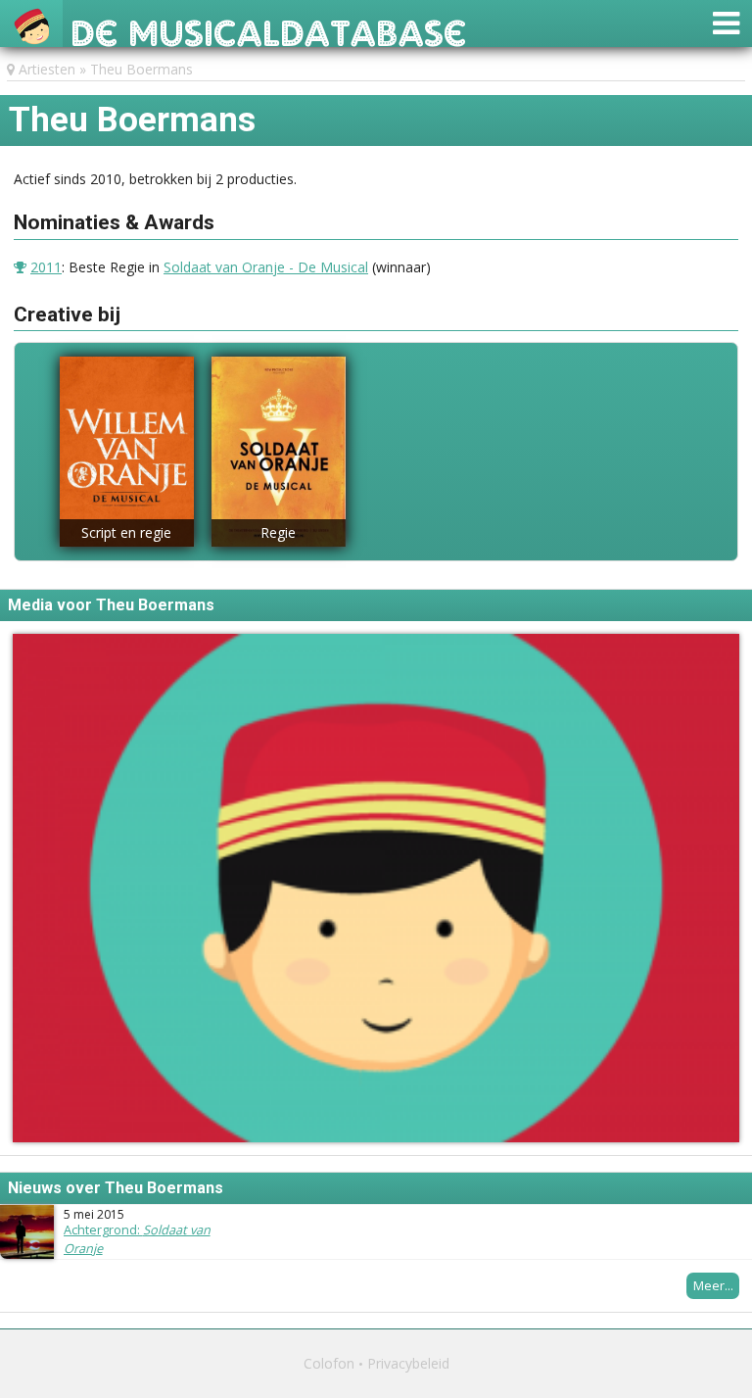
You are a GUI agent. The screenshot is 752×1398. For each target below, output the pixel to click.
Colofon (329, 1363)
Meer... (713, 1285)
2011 (46, 267)
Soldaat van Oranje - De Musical (266, 267)
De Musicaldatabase (268, 28)
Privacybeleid (408, 1363)
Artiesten (47, 69)
